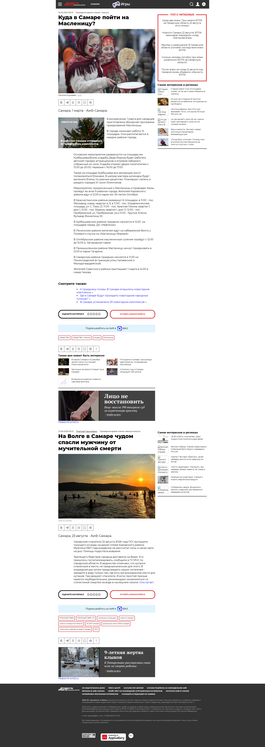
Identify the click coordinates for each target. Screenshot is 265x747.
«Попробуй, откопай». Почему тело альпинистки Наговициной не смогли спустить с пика (188, 142)
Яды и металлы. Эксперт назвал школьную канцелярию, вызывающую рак (186, 131)
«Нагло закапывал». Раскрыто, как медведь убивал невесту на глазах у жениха (188, 469)
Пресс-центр (114, 688)
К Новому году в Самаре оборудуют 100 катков (131, 370)
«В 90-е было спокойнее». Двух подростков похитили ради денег (187, 437)
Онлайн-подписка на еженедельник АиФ (167, 688)
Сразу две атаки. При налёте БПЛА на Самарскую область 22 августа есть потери (182, 23)
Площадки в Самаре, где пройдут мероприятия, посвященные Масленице (136, 362)
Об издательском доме (93, 688)
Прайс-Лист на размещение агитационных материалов (135, 691)
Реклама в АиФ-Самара (93, 691)
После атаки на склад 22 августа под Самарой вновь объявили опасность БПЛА (182, 72)
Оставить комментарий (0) (132, 314)
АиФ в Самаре (65, 520)
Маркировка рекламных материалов (100, 694)
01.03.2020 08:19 (65, 12)
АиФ (79, 95)
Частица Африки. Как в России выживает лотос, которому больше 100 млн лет (188, 111)
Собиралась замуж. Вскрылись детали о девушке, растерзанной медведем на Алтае (186, 489)
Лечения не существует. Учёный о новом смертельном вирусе (187, 478)
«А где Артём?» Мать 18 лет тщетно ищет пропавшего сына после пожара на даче (187, 121)
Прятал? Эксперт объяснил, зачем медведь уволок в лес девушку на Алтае (187, 459)
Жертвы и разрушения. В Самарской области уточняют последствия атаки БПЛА (182, 48)
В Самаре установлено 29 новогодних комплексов (112, 302)
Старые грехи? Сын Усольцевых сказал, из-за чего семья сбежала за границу (188, 91)
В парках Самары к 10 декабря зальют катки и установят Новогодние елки (85, 362)
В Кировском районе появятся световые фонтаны (86, 380)
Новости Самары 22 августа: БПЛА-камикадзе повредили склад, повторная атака (182, 35)
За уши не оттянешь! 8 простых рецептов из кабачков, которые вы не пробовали (189, 101)
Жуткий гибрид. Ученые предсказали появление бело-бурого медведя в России (189, 449)
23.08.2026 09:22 (66, 431)
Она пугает (146, 582)
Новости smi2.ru (68, 422)
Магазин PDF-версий (133, 688)
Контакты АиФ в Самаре (177, 691)
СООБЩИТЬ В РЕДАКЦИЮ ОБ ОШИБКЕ (138, 694)
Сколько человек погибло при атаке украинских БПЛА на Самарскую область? (182, 60)
